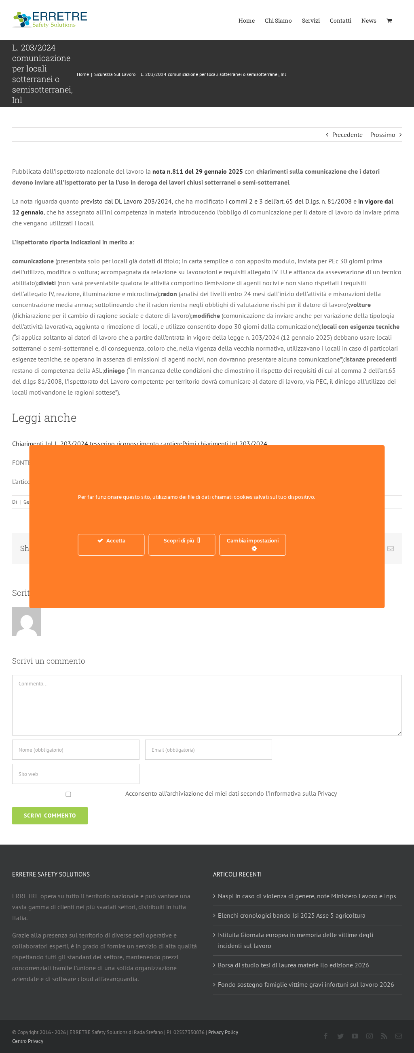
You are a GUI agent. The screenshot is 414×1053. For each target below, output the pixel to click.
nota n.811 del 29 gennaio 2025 (197, 171)
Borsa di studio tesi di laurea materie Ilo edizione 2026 (293, 965)
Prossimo (382, 134)
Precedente (347, 134)
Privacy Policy (223, 1032)
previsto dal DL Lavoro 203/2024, (126, 201)
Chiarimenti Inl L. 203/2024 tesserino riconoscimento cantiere (97, 443)
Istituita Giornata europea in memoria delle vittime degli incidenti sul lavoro (295, 940)
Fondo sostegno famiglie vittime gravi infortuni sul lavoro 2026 (306, 984)
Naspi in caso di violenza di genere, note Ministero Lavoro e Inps (307, 896)
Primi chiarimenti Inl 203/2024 (224, 443)
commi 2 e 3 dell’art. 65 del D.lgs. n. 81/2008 (290, 201)
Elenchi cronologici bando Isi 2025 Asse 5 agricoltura (291, 915)
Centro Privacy (27, 1041)
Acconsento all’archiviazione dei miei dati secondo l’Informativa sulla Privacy (231, 793)
